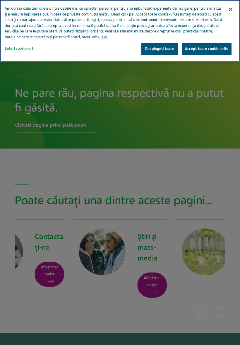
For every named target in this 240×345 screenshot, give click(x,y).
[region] (120, 30)
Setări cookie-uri (19, 48)
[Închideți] (230, 9)
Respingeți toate (159, 48)
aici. (105, 37)
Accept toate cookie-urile (206, 48)
